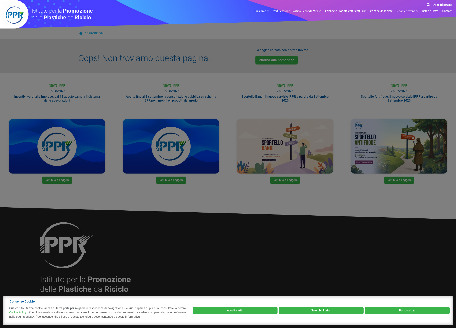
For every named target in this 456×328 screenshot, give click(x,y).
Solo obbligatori (321, 310)
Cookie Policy (18, 312)
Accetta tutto (235, 310)
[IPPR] (14, 14)
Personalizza (407, 310)
